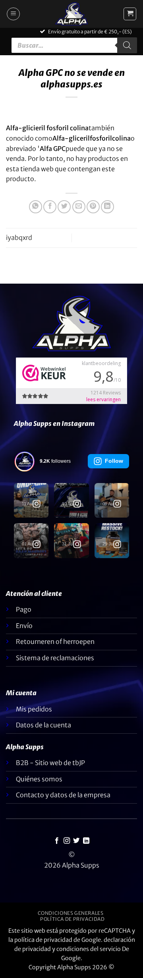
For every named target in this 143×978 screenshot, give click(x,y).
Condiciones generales (71, 913)
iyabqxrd (19, 238)
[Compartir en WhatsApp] (35, 206)
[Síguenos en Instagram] (67, 841)
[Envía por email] (78, 206)
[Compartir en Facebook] (49, 206)
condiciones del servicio (88, 949)
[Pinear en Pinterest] (93, 206)
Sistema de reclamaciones (55, 658)
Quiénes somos (39, 779)
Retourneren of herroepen (55, 642)
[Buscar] (127, 45)
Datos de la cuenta (43, 725)
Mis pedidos (34, 709)
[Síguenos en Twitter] (76, 841)
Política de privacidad (72, 919)
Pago (23, 609)
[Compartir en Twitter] (64, 206)
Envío (24, 626)
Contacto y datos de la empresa (63, 795)
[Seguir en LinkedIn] (86, 841)
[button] (13, 14)
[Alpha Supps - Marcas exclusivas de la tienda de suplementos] (71, 14)
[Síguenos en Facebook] (57, 841)
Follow (114, 461)
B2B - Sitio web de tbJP (50, 763)
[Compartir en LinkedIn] (107, 206)
